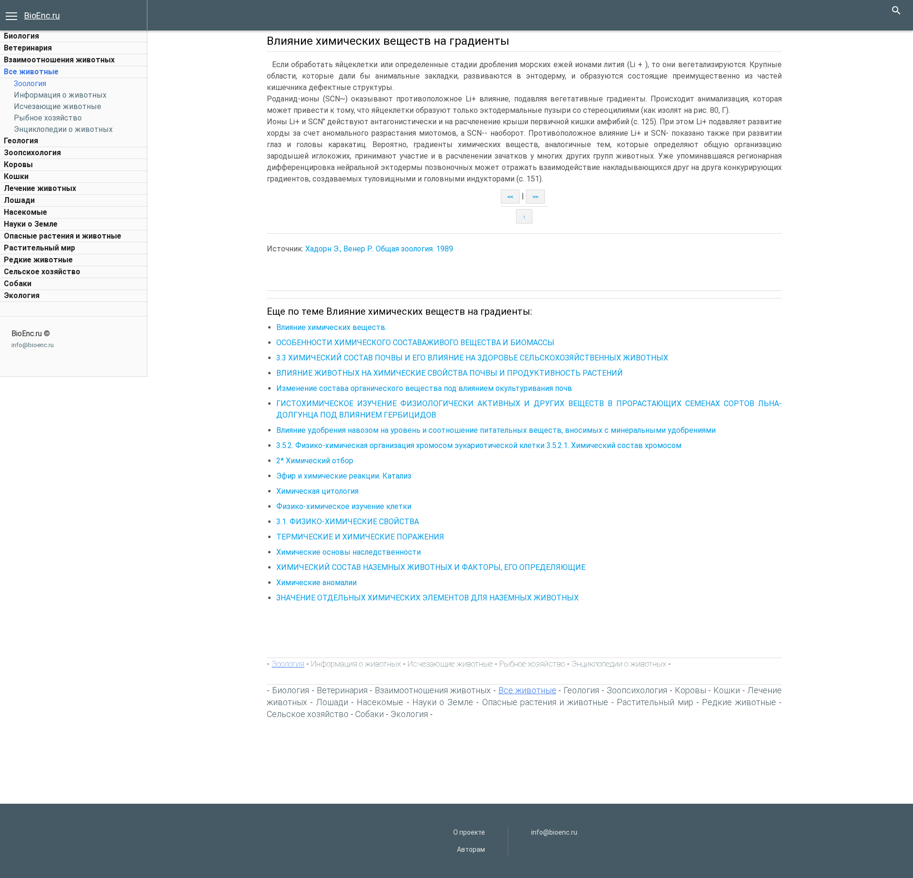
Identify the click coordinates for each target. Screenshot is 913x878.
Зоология (30, 83)
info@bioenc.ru (32, 345)
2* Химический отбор (314, 460)
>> (535, 197)
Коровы (18, 164)
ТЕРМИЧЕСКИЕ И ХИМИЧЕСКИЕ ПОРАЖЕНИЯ (360, 536)
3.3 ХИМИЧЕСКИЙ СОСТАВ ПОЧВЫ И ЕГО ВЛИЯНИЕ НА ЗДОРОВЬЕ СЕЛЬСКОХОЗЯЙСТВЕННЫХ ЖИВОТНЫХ (472, 357)
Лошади (19, 200)
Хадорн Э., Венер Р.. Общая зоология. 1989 (379, 248)
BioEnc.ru (42, 15)
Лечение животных (40, 188)
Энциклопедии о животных (63, 129)
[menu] (11, 15)
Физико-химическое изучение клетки (343, 506)
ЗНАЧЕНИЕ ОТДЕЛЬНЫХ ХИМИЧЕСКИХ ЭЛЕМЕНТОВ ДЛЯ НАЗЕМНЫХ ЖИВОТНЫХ (427, 597)
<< (510, 197)
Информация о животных (60, 95)
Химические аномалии (316, 582)
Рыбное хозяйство (48, 117)
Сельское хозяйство (42, 271)
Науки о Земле (31, 224)
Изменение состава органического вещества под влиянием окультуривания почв (424, 388)
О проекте (469, 832)
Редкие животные (38, 259)
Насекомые (25, 212)
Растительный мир (39, 247)
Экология (21, 295)
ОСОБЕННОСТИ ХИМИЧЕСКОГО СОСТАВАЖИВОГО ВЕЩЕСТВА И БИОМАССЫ (415, 342)
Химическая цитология (317, 491)
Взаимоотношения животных (59, 59)
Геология (21, 140)
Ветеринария (28, 47)
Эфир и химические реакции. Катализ (343, 475)
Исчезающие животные (57, 106)
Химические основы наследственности (348, 552)
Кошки (16, 176)
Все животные (31, 71)
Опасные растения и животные (62, 235)
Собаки (17, 283)
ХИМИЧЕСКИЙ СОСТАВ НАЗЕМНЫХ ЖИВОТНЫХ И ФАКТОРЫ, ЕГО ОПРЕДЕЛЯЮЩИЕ (430, 567)
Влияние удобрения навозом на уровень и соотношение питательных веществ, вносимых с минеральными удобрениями (496, 430)
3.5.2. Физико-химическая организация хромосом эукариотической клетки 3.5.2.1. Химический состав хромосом (478, 445)
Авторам (471, 849)
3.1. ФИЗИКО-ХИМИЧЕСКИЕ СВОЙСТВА (347, 521)
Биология (21, 35)
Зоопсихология (32, 152)
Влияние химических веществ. (332, 327)
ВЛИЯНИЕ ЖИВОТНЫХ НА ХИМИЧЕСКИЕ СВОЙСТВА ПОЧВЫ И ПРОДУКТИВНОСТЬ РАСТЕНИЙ (449, 373)
